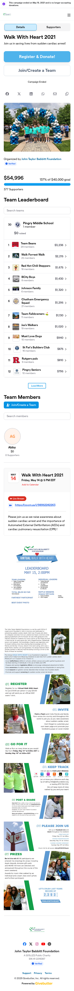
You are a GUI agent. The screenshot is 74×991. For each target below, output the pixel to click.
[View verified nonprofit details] (10, 163)
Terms (48, 973)
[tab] (21, 27)
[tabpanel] (37, 472)
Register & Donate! (37, 56)
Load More (37, 385)
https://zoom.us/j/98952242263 (35, 505)
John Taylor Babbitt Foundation (41, 159)
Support (26, 973)
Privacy (38, 973)
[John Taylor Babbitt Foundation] (7, 14)
